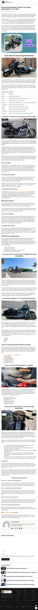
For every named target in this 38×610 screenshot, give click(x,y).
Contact (6, 606)
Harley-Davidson (14, 19)
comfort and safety (9, 467)
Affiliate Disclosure (10, 606)
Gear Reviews (33, 600)
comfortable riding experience (30, 332)
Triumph (25, 598)
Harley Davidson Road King (9, 354)
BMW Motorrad (26, 600)
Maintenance (33, 598)
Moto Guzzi (25, 596)
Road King (17, 389)
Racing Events (33, 596)
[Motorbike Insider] (7, 2)
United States (18, 594)
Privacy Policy (17, 606)
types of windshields (9, 28)
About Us (2, 606)
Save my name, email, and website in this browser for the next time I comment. (18, 556)
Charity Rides (33, 594)
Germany (17, 596)
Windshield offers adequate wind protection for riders (18, 191)
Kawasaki (25, 594)
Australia (17, 598)
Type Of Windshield (8, 512)
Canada (17, 600)
